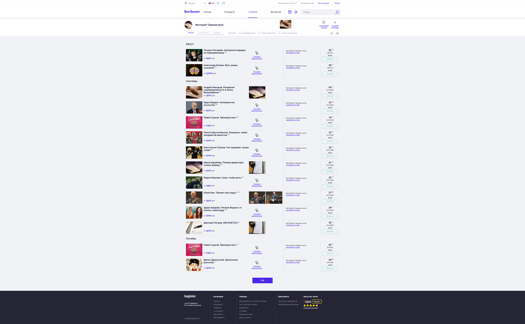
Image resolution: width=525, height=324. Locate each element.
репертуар (203, 33)
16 (330, 147)
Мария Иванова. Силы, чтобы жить (224, 177)
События (252, 12)
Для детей (276, 12)
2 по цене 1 (218, 311)
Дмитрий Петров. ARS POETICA (222, 223)
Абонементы (219, 317)
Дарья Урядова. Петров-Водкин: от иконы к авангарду (223, 209)
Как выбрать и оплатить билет (253, 301)
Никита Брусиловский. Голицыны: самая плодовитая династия (225, 133)
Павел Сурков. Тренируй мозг (221, 117)
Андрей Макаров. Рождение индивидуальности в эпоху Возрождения (219, 90)
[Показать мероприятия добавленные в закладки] (223, 3)
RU (213, 3)
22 (330, 177)
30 (330, 222)
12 (330, 102)
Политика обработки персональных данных (288, 303)
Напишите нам (307, 3)
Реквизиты (244, 308)
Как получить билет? (287, 3)
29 (330, 207)
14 (330, 117)
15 (330, 132)
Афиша (191, 33)
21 (330, 162)
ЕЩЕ (262, 280)
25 (330, 50)
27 (330, 192)
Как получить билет (248, 304)
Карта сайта (245, 317)
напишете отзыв (293, 53)
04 (330, 87)
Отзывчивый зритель (324, 27)
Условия (243, 311)
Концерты (229, 12)
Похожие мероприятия (257, 58)
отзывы (216, 33)
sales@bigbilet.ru (192, 318)
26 (330, 65)
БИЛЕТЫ (330, 59)
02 (330, 244)
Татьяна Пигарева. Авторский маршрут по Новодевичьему (225, 51)
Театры (207, 12)
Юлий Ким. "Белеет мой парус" (222, 192)
